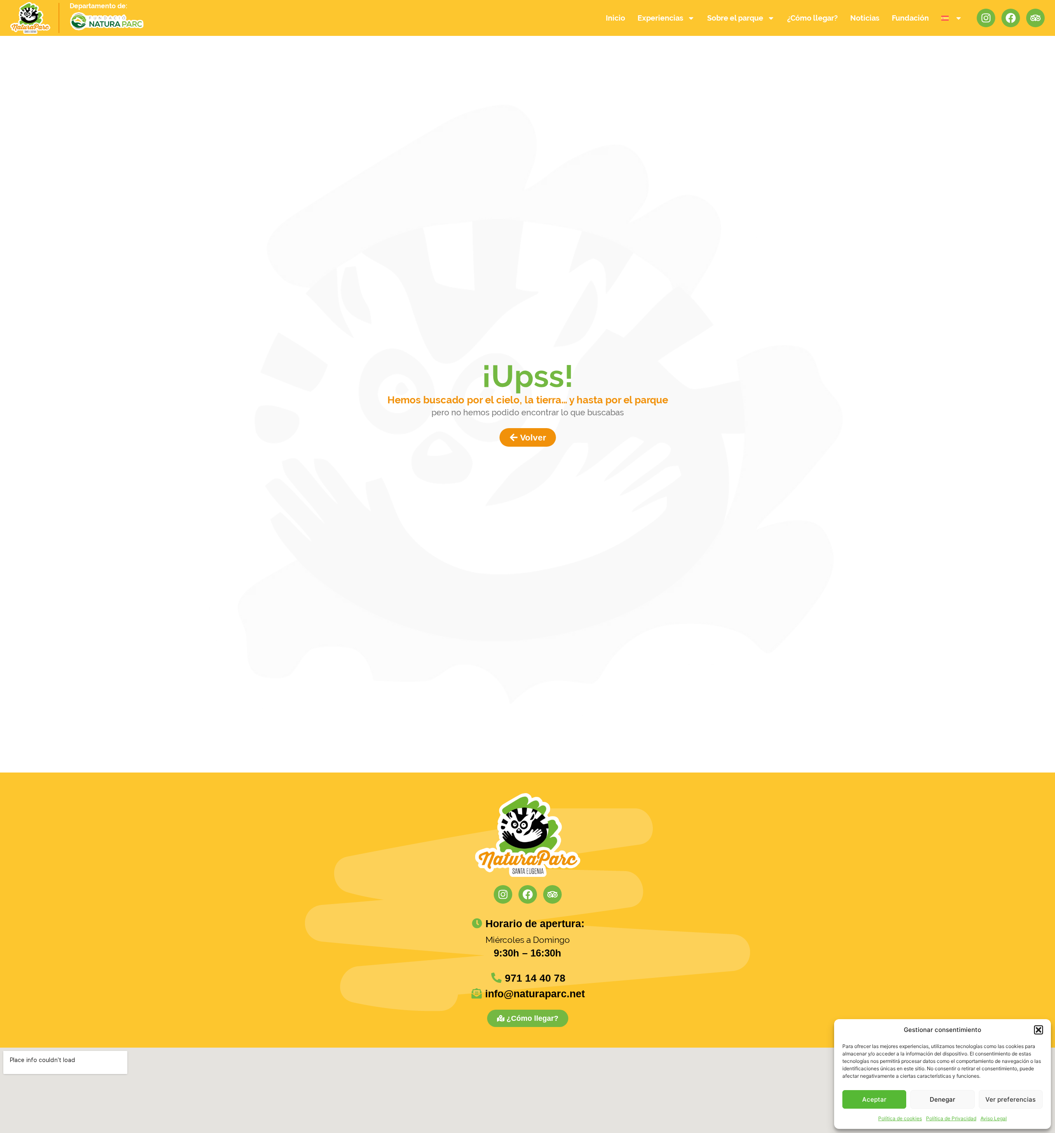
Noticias (864, 18)
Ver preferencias (1010, 1099)
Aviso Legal (993, 1118)
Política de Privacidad (951, 1118)
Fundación (910, 18)
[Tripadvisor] (1035, 18)
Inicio (615, 18)
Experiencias (660, 18)
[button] (1038, 1030)
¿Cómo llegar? (812, 18)
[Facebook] (1010, 18)
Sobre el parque (735, 18)
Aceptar (874, 1099)
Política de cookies (900, 1118)
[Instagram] (986, 18)
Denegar (942, 1099)
